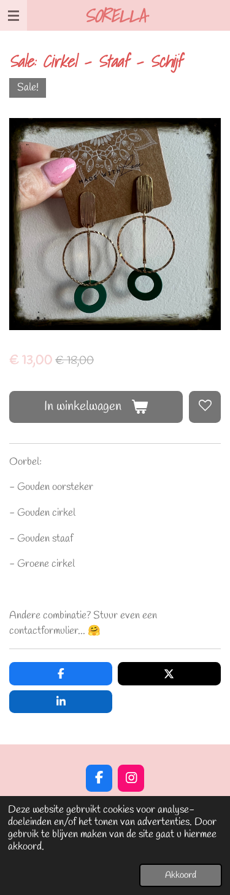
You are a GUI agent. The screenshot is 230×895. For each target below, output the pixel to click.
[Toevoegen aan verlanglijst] (205, 407)
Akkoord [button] (180, 875)
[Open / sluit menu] (13, 15)
